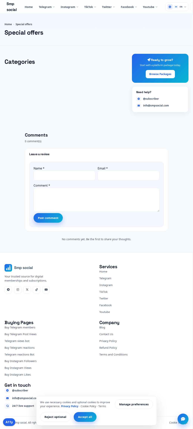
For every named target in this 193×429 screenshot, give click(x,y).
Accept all (85, 417)
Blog (102, 327)
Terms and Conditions (113, 354)
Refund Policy (108, 347)
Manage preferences (134, 404)
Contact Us (106, 334)
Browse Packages (160, 74)
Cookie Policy (88, 406)
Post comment (48, 218)
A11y (9, 422)
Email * (103, 168)
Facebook (127, 7)
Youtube (148, 7)
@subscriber (151, 98)
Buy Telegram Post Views (21, 334)
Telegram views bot (17, 341)
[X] (27, 290)
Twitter (107, 7)
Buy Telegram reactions (20, 347)
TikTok (88, 7)
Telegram (45, 7)
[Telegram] (8, 290)
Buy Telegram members (20, 327)
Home (29, 7)
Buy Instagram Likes (18, 374)
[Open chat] (183, 419)
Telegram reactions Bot (19, 354)
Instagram (68, 7)
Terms (102, 406)
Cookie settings (178, 422)
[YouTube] (46, 290)
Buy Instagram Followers (21, 361)
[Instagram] (17, 290)
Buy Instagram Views (18, 368)
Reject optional (55, 417)
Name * (39, 168)
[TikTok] (36, 290)
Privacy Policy (108, 341)
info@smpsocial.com (156, 105)
